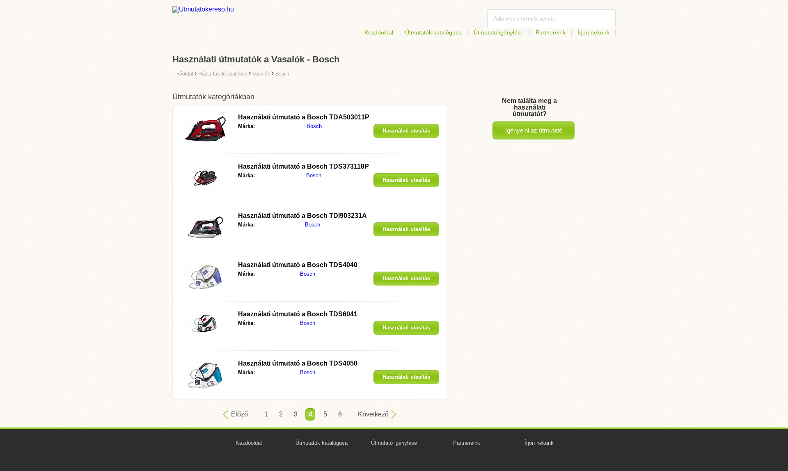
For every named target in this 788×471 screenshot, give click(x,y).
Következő (373, 414)
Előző (239, 414)
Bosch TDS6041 (297, 314)
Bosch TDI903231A (302, 215)
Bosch (314, 126)
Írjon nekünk (593, 32)
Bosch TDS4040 (297, 264)
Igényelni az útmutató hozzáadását (533, 133)
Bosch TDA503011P (303, 117)
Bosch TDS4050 (297, 363)
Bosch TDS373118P (303, 166)
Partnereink (551, 32)
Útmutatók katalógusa (433, 32)
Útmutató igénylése (499, 32)
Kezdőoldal (378, 32)
